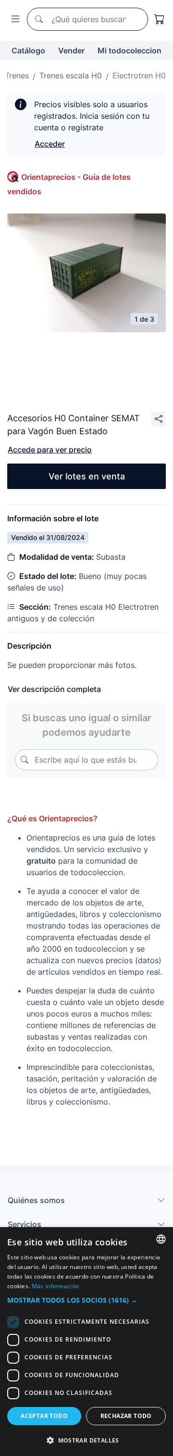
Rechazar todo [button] (126, 1416)
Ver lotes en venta (87, 476)
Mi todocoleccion (129, 50)
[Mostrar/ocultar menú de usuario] (13, 19)
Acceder (50, 144)
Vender (71, 50)
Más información (55, 1286)
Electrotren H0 (139, 75)
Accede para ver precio (50, 449)
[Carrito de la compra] (159, 19)
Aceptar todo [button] (44, 1416)
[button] (86, 1300)
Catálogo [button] (28, 50)
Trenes (17, 75)
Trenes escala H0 (70, 75)
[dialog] (86, 1341)
